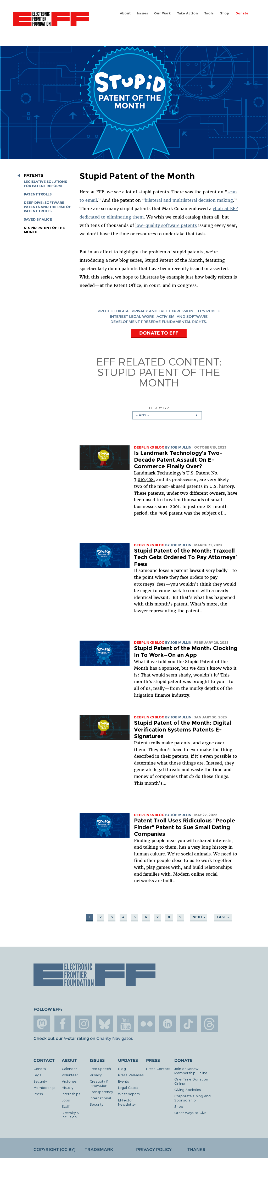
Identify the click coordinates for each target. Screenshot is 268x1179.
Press (38, 1094)
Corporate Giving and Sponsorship (192, 1098)
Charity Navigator (114, 1038)
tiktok (188, 1024)
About (125, 13)
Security (40, 1081)
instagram (83, 1024)
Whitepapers (129, 1094)
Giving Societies (187, 1089)
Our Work (162, 13)
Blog (122, 1069)
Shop (224, 13)
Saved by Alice (38, 219)
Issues (142, 13)
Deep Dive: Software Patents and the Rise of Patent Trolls (47, 207)
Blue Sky (104, 1024)
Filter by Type (159, 408)
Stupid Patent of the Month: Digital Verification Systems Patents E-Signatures (182, 729)
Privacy (96, 1075)
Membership (44, 1087)
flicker (146, 1024)
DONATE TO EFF (158, 333)
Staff (65, 1106)
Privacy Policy (154, 1149)
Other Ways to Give (190, 1113)
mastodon (42, 1024)
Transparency (101, 1092)
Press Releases (131, 1075)
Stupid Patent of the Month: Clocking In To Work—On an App (185, 651)
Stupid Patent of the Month (158, 377)
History (67, 1087)
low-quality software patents (166, 225)
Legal (38, 1075)
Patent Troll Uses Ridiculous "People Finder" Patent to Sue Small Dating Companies (184, 827)
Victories (69, 1081)
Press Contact (158, 1069)
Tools (209, 13)
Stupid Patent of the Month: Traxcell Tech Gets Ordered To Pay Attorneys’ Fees (185, 557)
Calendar (69, 1069)
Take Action (187, 13)
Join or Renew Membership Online (190, 1071)
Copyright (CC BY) (54, 1149)
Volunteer (70, 1075)
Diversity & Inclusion (70, 1115)
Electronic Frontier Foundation (51, 20)
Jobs (66, 1100)
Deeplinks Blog (149, 447)
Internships (71, 1094)
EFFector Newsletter (127, 1102)
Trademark (99, 1149)
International (100, 1098)
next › (198, 917)
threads (209, 1024)
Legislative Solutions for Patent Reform (45, 184)
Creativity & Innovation (99, 1083)
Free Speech (100, 1069)
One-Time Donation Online (191, 1081)
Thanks (196, 1149)
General (40, 1069)
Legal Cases (128, 1087)
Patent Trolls (38, 194)
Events (123, 1081)
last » (223, 917)
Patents (33, 175)
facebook (62, 1024)
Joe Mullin (181, 447)
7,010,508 (144, 479)
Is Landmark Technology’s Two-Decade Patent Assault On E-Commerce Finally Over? (178, 460)
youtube (125, 1024)
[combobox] (167, 415)
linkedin (167, 1024)
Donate (242, 13)
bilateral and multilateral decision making (189, 200)
